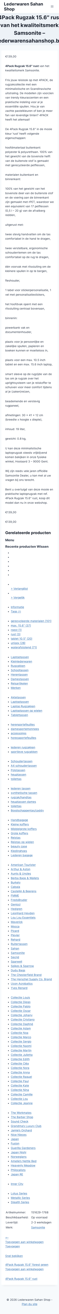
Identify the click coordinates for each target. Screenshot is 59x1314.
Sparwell (16, 961)
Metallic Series (20, 1197)
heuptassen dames (23, 801)
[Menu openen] (52, 6)
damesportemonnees (25, 729)
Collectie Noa (19, 1032)
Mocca (15, 926)
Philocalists (18, 1170)
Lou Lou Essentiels (23, 917)
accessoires (18, 733)
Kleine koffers (20, 824)
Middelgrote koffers (24, 829)
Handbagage (19, 820)
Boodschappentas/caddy (27, 810)
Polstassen (18, 770)
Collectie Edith (20, 1059)
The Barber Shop (22, 1117)
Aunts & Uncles (21, 873)
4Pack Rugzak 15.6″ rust (21, 1278)
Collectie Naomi (21, 1046)
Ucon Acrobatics (22, 983)
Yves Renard (19, 988)
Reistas (15, 837)
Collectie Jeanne (22, 1103)
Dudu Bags (18, 970)
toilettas (16, 779)
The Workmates (21, 1112)
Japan (15, 1139)
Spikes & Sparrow (22, 966)
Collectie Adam (21, 1028)
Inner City (17, 1184)
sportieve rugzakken (24, 751)
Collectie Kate (20, 1085)
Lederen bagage (22, 855)
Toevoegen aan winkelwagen (24, 1242)
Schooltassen (20, 670)
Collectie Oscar (21, 1010)
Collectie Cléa (20, 1063)
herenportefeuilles (23, 724)
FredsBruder (19, 900)
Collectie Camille (22, 1094)
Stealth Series (20, 1202)
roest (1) (16, 630)
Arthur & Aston (20, 869)
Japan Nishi (18, 1152)
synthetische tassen (24, 792)
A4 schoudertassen (24, 765)
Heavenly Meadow (23, 1165)
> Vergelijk (18, 597)
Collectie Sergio (21, 1041)
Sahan (15, 948)
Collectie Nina (20, 1090)
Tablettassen (19, 715)
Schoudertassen (21, 761)
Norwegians (19, 1156)
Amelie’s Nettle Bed (24, 1161)
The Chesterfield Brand (26, 974)
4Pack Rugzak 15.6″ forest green (26, 1264)
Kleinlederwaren (21, 661)
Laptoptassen (20, 657)
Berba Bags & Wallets (25, 878)
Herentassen (19, 674)
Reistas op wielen (22, 842)
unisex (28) (18, 643)
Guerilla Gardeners (23, 1148)
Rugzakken (18, 665)
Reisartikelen (19, 683)
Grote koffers (19, 833)
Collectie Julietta (22, 1054)
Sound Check (19, 1121)
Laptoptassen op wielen (26, 710)
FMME (15, 895)
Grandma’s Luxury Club (26, 1126)
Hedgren (16, 908)
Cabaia (15, 886)
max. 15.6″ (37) (21, 625)
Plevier (15, 935)
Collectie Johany (21, 1015)
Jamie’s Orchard (21, 1130)
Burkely (15, 882)
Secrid (15, 957)
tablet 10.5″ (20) (21, 638)
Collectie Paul (20, 1081)
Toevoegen (12, 1246)
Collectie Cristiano (23, 1019)
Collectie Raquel (21, 1076)
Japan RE (17, 1174)
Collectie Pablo (20, 1006)
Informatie (17, 607)
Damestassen (20, 679)
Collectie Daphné (22, 1024)
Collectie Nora (20, 1068)
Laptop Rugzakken (23, 706)
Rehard (15, 939)
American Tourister (23, 864)
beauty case (19, 846)
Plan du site (29, 1304)
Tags (16, 611)
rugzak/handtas (21, 797)
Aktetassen (18, 697)
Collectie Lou (19, 1098)
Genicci (15, 904)
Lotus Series (19, 1193)
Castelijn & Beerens (23, 891)
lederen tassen (20, 788)
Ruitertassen (19, 944)
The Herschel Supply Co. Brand (31, 979)
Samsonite (18, 952)
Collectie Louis (20, 997)
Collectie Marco (21, 1037)
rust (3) (15, 634)
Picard (15, 930)
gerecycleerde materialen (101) (31, 621)
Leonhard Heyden (23, 913)
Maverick (17, 922)
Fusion (15, 1143)
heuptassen (18, 774)
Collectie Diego (20, 1002)
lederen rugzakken (23, 747)
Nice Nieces (19, 1134)
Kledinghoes (19, 851)
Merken (16, 687)
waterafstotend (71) (24, 647)
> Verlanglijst (19, 588)
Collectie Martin (21, 1050)
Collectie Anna (20, 1072)
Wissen (43, 547)
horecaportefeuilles (23, 737)
